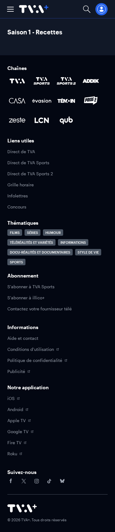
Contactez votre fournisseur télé (39, 308)
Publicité (16, 371)
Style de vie (88, 252)
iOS (11, 398)
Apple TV (16, 420)
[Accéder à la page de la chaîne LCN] (42, 120)
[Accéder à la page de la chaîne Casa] (17, 101)
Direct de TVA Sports (28, 162)
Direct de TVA (21, 151)
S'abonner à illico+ (25, 297)
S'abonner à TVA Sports (31, 286)
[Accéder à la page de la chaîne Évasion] (42, 101)
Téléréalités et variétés (31, 242)
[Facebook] (10, 481)
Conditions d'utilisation (30, 349)
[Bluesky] (62, 481)
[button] (10, 9)
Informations (73, 242)
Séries (32, 233)
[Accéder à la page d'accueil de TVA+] (22, 508)
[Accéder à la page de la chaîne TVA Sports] (42, 81)
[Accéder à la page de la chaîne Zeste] (17, 120)
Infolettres (17, 195)
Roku (12, 453)
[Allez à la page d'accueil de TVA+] (33, 9)
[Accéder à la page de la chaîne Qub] (66, 120)
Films (15, 233)
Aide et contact (22, 338)
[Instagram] (36, 481)
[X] (23, 481)
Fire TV (14, 442)
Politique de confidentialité (34, 360)
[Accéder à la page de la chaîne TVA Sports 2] (66, 81)
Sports (16, 262)
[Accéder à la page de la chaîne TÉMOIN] (66, 101)
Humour (53, 233)
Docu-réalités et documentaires (40, 252)
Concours (16, 206)
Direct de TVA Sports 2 (30, 173)
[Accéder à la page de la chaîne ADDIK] (91, 81)
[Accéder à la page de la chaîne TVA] (17, 81)
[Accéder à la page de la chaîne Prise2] (91, 101)
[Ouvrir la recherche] (86, 9)
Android (15, 409)
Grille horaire (20, 184)
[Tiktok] (49, 481)
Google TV (18, 431)
